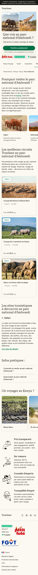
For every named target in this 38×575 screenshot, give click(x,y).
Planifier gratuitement (19, 48)
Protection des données (10, 560)
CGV (3, 563)
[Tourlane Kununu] (35, 515)
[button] (7, 8)
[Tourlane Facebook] (22, 515)
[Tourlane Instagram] (26, 515)
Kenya (21, 71)
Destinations (7, 71)
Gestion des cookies (9, 570)
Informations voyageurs (10, 566)
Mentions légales (8, 556)
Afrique (15, 71)
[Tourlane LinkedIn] (31, 515)
